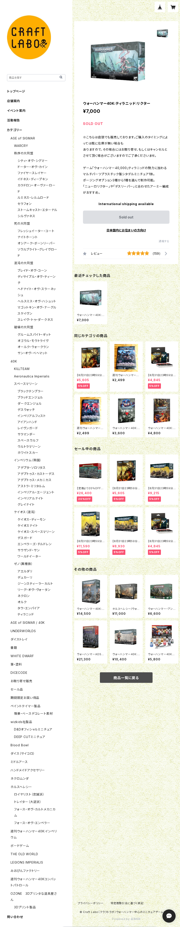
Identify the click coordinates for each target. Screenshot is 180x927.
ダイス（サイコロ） (23, 753)
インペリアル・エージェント (36, 492)
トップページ (16, 91)
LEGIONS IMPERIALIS (27, 862)
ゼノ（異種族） (23, 564)
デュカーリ (25, 577)
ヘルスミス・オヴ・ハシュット (37, 301)
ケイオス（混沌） (25, 512)
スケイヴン (25, 313)
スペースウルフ (28, 440)
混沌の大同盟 (23, 263)
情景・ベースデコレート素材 (33, 713)
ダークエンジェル (29, 403)
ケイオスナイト (28, 525)
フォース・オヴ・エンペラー (32, 823)
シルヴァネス (26, 216)
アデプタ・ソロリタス (32, 467)
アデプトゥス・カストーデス (36, 474)
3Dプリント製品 (25, 907)
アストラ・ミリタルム (31, 486)
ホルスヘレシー (21, 787)
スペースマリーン (25, 384)
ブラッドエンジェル (30, 397)
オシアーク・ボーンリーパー (36, 243)
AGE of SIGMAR (23, 138)
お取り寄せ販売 (21, 681)
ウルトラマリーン (29, 446)
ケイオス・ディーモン (32, 519)
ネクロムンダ (20, 778)
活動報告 (13, 120)
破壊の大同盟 (23, 327)
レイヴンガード (28, 428)
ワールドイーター (29, 556)
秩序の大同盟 (23, 153)
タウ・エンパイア (29, 608)
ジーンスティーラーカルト (35, 583)
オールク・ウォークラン (33, 347)
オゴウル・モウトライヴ (33, 341)
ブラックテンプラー (31, 391)
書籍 (14, 647)
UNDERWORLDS (23, 631)
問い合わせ (15, 917)
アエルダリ (25, 571)
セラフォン (25, 204)
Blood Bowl (20, 745)
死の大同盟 (22, 223)
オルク (22, 602)
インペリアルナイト (30, 498)
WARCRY (21, 146)
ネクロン (24, 596)
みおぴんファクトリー (25, 871)
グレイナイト (26, 504)
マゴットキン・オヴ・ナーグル (37, 307)
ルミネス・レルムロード (33, 197)
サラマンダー (27, 434)
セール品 (17, 689)
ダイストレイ (19, 639)
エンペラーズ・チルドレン (35, 544)
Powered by (121, 919)
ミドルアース (19, 762)
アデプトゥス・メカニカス (35, 480)
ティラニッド (26, 614)
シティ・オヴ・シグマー (33, 160)
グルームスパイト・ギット (34, 334)
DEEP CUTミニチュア (29, 737)
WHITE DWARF (22, 656)
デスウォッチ (26, 409)
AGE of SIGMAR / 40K (28, 622)
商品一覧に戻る (126, 678)
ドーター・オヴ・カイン (33, 167)
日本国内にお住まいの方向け (126, 230)
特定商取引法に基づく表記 (127, 903)
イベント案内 (16, 110)
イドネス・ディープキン (33, 179)
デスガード (25, 538)
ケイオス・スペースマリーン (36, 532)
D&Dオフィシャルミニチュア (33, 729)
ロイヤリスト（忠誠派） (29, 794)
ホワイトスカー (28, 452)
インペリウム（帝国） (27, 460)
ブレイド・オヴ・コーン (32, 270)
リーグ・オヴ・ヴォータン (34, 590)
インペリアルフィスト (32, 416)
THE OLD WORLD (24, 854)
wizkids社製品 (21, 722)
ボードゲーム (20, 846)
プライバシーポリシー (91, 903)
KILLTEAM (21, 369)
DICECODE (19, 673)
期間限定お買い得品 (25, 698)
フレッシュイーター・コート (36, 231)
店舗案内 (13, 101)
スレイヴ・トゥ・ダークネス (35, 319)
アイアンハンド (27, 422)
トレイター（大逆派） (27, 802)
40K (14, 361)
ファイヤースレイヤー (32, 173)
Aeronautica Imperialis (32, 376)
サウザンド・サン (29, 550)
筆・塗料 (16, 664)
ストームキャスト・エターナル (37, 210)
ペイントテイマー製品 (26, 706)
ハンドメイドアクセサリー (28, 770)
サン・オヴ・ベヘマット (33, 353)
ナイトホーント (28, 237)
